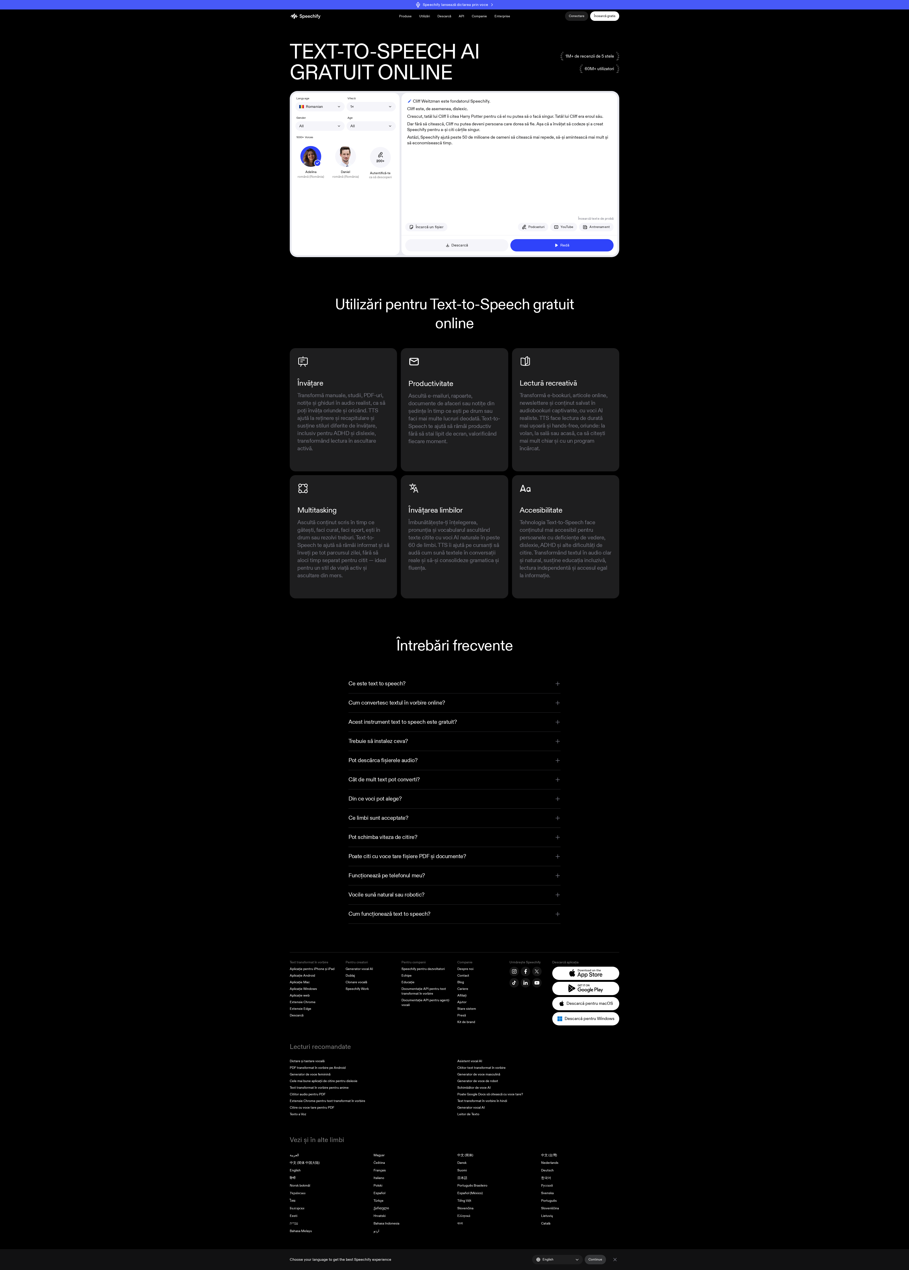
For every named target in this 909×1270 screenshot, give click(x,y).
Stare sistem (466, 1009)
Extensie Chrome (303, 1002)
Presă (461, 1015)
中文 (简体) (465, 1155)
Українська (297, 1193)
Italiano (379, 1178)
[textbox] (509, 151)
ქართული (381, 1208)
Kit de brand (466, 1022)
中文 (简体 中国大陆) (305, 1163)
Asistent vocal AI (469, 1061)
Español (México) (470, 1193)
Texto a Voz (298, 1114)
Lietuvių (547, 1216)
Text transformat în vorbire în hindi (482, 1101)
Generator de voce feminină (310, 1074)
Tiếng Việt (464, 1201)
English (295, 1170)
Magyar (379, 1155)
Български (297, 1208)
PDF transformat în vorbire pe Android (318, 1068)
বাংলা (460, 1223)
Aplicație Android (302, 976)
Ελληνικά (463, 1216)
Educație (407, 982)
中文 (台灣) (549, 1155)
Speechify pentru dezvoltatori (423, 969)
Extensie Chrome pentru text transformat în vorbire (327, 1101)
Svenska (547, 1193)
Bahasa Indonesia (386, 1223)
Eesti (293, 1216)
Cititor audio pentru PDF (307, 1094)
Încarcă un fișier (430, 227)
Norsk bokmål (300, 1186)
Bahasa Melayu (301, 1231)
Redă (564, 245)
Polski (378, 1186)
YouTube (567, 227)
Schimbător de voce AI (474, 1088)
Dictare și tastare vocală (307, 1061)
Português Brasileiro (472, 1186)
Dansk (462, 1163)
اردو (376, 1231)
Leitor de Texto (468, 1114)
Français (380, 1170)
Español (379, 1193)
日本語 (462, 1178)
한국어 (546, 1178)
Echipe (406, 976)
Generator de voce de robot (477, 1081)
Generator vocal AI (359, 969)
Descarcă (444, 16)
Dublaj (350, 976)
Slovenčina (465, 1208)
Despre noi (465, 969)
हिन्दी (292, 1178)
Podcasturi (536, 227)
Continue (595, 1259)
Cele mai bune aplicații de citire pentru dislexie (323, 1081)
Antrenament (599, 227)
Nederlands (549, 1163)
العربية (294, 1155)
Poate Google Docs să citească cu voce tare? (490, 1094)
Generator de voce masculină (478, 1074)
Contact (463, 976)
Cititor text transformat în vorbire (481, 1068)
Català (545, 1223)
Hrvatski (380, 1216)
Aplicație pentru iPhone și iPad (312, 969)
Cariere (462, 989)
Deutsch (547, 1170)
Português (549, 1201)
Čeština (379, 1163)
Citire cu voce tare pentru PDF (312, 1108)
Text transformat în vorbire (309, 962)
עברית (294, 1223)
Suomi (462, 1170)
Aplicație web (300, 995)
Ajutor (462, 1002)
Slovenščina (550, 1208)
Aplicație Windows (303, 989)
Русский (547, 1186)
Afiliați (462, 995)
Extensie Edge (300, 1009)
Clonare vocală (356, 982)
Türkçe (378, 1201)
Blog (460, 982)
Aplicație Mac (300, 982)
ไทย (292, 1201)
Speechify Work (357, 989)
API (461, 16)
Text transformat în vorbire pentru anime (319, 1088)
